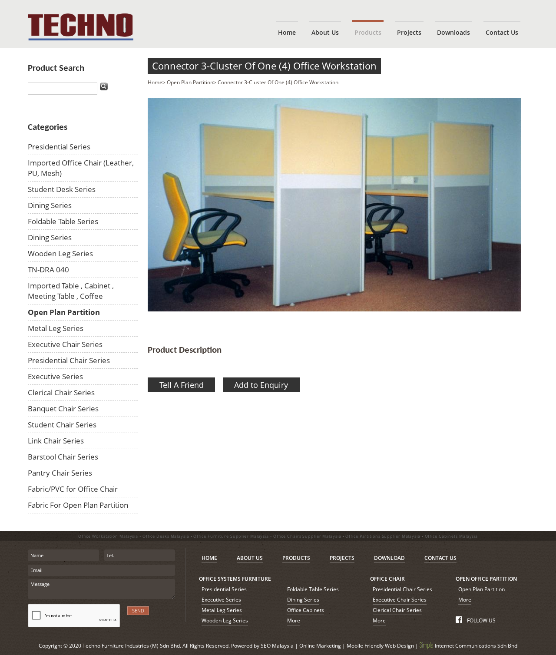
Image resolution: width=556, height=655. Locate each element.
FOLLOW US (481, 620)
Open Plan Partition (64, 312)
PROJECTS (342, 558)
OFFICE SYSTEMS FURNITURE (235, 578)
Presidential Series (59, 147)
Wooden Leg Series (60, 253)
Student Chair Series (62, 425)
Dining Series (50, 205)
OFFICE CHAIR (387, 578)
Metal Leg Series (55, 328)
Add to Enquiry (261, 385)
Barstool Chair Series (63, 457)
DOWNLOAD (389, 558)
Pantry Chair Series (60, 473)
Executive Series (55, 376)
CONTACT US (440, 558)
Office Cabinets (305, 610)
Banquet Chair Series (63, 409)
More (293, 620)
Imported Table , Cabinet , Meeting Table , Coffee (71, 291)
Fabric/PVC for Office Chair (73, 489)
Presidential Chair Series (69, 360)
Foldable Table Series (63, 221)
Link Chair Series (56, 441)
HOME (209, 558)
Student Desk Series (62, 189)
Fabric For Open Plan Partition (78, 505)
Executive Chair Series (65, 344)
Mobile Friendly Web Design (380, 645)
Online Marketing (320, 645)
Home (155, 82)
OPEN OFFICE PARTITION (486, 578)
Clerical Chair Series (61, 392)
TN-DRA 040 (48, 270)
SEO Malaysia (277, 645)
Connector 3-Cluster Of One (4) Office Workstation (264, 66)
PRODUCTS (296, 558)
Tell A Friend (181, 385)
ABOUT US (250, 558)
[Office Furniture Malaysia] (80, 38)
